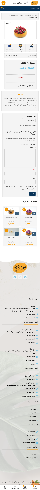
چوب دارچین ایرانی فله (11, 217)
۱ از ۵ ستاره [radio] (27, 144)
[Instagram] (20, 277)
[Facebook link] (16, 55)
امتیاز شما (33, 144)
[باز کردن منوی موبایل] (3, 3)
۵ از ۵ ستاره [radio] (22, 144)
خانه (36, 15)
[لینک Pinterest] (11, 55)
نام (34, 170)
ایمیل (34, 178)
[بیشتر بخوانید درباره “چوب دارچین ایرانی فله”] (17, 213)
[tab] (20, 94)
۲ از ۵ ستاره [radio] (26, 144)
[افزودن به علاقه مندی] (24, 209)
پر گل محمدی (28, 217)
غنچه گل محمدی (29, 238)
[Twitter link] (14, 55)
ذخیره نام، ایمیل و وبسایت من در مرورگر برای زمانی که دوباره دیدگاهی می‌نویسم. (20, 187)
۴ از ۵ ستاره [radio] (23, 144)
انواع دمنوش (14, 15)
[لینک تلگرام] (6, 55)
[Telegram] (25, 277)
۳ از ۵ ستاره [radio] (25, 144)
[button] (34, 213)
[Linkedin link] (9, 55)
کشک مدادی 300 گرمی (11, 238)
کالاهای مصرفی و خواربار (26, 15)
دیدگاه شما (32, 147)
